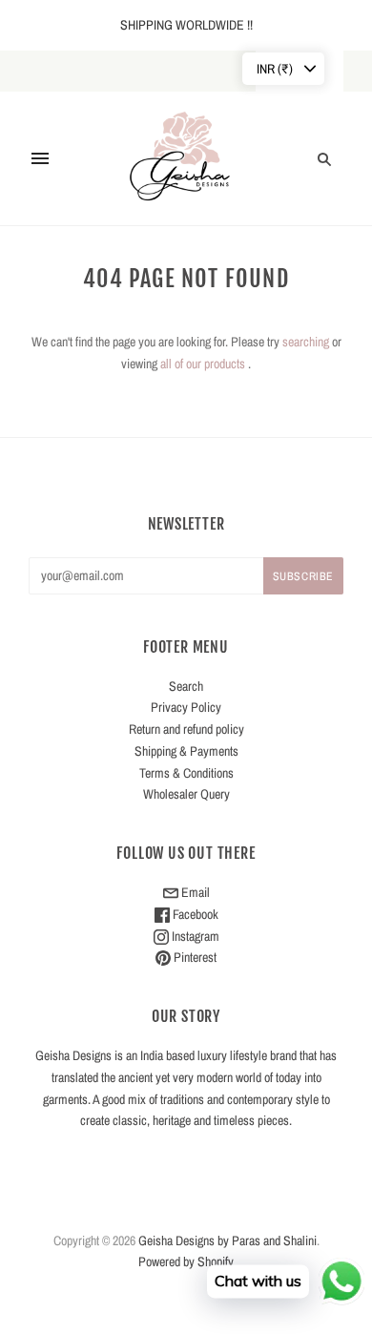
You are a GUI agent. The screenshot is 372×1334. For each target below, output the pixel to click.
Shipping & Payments (186, 751)
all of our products (202, 363)
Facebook (194, 914)
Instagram (194, 936)
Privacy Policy (186, 707)
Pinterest (194, 957)
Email (194, 892)
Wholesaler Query (186, 793)
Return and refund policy (186, 729)
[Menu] (40, 158)
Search (186, 686)
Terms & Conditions (186, 773)
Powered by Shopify (186, 1261)
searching (305, 341)
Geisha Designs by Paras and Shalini (227, 1240)
